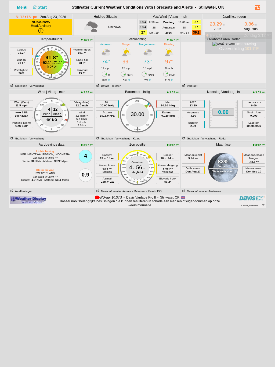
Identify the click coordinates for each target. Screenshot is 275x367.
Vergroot (191, 85)
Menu (23, 7)
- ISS (158, 191)
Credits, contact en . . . (251, 205)
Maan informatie (110, 191)
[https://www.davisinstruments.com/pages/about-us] (252, 198)
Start (43, 7)
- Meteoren (139, 191)
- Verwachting (36, 85)
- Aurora (126, 191)
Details (104, 85)
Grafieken (20, 85)
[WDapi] (28, 200)
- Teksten (115, 85)
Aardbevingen (22, 191)
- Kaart (135, 138)
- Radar (221, 138)
